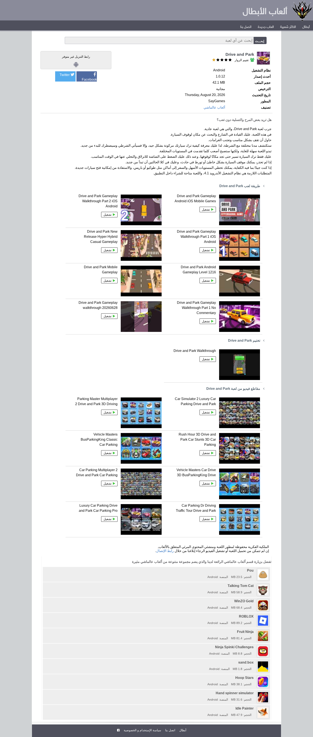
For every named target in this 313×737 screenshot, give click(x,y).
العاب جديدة (266, 27)
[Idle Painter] (205, 708)
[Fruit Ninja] (205, 632)
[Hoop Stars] (205, 678)
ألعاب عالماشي (214, 107)
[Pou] (205, 570)
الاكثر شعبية (288, 27)
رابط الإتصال (165, 551)
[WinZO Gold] (205, 601)
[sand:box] (207, 662)
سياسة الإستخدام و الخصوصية (142, 730)
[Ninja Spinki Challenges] (207, 647)
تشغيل (206, 209)
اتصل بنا (245, 27)
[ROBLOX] (205, 616)
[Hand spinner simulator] (205, 693)
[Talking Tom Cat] (205, 586)
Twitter (65, 75)
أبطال (306, 27)
